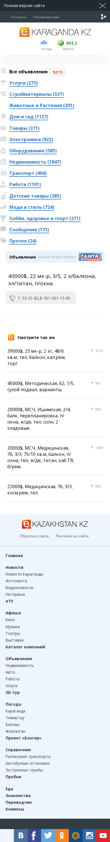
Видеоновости (19, 587)
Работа (12, 679)
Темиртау (15, 717)
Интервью (15, 594)
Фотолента (16, 580)
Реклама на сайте (72, 536)
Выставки (15, 640)
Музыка (13, 626)
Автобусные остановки (28, 763)
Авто (10, 672)
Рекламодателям (46, 17)
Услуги (11, 685)
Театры (13, 633)
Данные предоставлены (57, 257)
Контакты (19, 17)
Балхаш (12, 724)
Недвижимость (20, 665)
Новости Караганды (24, 574)
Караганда (15, 711)
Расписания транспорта (28, 756)
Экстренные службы (24, 770)
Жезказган (15, 731)
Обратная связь (34, 536)
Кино (10, 619)
